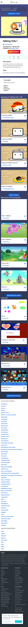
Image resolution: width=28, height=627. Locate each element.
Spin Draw (3, 508)
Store (2, 584)
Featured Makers (19, 578)
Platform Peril (4, 469)
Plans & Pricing (18, 580)
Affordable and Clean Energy (8, 447)
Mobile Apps (4, 578)
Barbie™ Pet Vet (5, 412)
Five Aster (5, 389)
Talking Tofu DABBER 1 (7, 139)
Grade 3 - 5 (3, 408)
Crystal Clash (4, 497)
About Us (3, 572)
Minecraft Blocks (5, 597)
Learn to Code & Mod (8, 528)
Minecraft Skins (5, 592)
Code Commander (5, 462)
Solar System (4, 492)
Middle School (18, 595)
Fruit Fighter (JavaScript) (7, 443)
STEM (2, 514)
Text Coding (4, 540)
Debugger (3, 512)
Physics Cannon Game (6, 490)
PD (16, 606)
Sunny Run (5, 342)
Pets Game (3, 456)
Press (2, 575)
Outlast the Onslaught (6, 466)
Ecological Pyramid (5, 484)
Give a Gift (17, 573)
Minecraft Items (5, 601)
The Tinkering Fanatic (8, 117)
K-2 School (17, 601)
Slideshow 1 (5, 287)
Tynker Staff (14, 48)
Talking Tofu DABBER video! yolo (10, 162)
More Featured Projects (14, 395)
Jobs (2, 577)
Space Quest (4, 453)
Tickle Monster (4, 440)
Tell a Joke (3, 501)
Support (3, 573)
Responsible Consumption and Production (11, 449)
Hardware (3, 525)
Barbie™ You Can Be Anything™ (8, 414)
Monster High (4, 451)
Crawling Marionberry (8, 188)
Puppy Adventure (5, 495)
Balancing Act (4, 438)
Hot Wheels (4, 421)
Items (2, 544)
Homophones (4, 486)
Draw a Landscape (5, 479)
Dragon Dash (4, 423)
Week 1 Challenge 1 (6, 215)
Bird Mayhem (4, 503)
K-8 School (17, 602)
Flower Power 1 (5, 263)
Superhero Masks (5, 482)
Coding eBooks (4, 582)
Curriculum (18, 572)
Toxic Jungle (4, 427)
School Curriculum (19, 590)
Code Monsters (5, 434)
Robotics (3, 538)
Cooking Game (4, 458)
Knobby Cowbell (7, 165)
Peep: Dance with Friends (7, 516)
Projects (15, 8)
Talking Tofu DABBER (7, 115)
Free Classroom (19, 592)
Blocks (2, 546)
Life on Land (4, 445)
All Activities (4, 404)
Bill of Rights (4, 521)
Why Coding (18, 577)
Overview (17, 570)
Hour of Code (4, 606)
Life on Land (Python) (6, 471)
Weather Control (5, 436)
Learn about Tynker (14, 13)
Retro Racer (4, 464)
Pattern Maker (4, 510)
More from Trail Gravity (14, 295)
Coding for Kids (7, 8)
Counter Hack (4, 425)
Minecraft (3, 535)
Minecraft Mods (5, 602)
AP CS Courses (18, 599)
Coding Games (4, 589)
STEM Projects (18, 609)
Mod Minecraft (4, 430)
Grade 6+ (3, 410)
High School (18, 597)
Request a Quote (19, 611)
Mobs (2, 548)
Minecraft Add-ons (5, 599)
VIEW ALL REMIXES (14, 195)
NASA (2, 499)
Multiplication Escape (6, 488)
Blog (2, 570)
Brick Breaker (4, 432)
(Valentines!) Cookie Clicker (8, 340)
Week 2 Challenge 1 (6, 239)
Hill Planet (5, 141)
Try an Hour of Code (7, 401)
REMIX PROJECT (14, 52)
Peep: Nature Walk (5, 518)
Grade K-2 (3, 406)
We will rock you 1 (6, 387)
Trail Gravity (8, 44)
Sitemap (3, 580)
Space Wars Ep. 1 (6, 363)
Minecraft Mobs (5, 595)
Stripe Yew (5, 318)
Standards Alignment (20, 604)
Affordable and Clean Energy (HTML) (10, 473)
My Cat (3, 316)
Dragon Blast (4, 417)
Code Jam (3, 604)
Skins (2, 542)
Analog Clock (4, 523)
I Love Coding (6, 366)
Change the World (5, 460)
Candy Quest (4, 419)
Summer (17, 584)
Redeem (17, 575)
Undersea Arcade (5, 505)
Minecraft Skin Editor (6, 594)
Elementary (18, 594)
